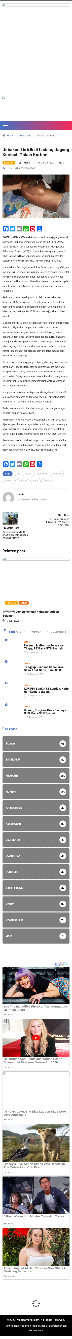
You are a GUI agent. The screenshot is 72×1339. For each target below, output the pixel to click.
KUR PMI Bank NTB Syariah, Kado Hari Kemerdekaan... (46, 690)
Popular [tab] (36, 631)
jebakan (42, 473)
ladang (23, 480)
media (27, 162)
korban (9, 480)
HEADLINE (24, 135)
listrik (35, 480)
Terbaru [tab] (15, 631)
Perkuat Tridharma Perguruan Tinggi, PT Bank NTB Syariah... (44, 646)
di (18, 473)
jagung (28, 473)
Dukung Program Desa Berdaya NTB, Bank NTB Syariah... (45, 711)
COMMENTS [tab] (58, 631)
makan (48, 480)
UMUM (24, 603)
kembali (57, 473)
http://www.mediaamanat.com (34, 499)
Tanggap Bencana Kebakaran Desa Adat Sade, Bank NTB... (44, 668)
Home (10, 135)
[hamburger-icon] (5, 125)
